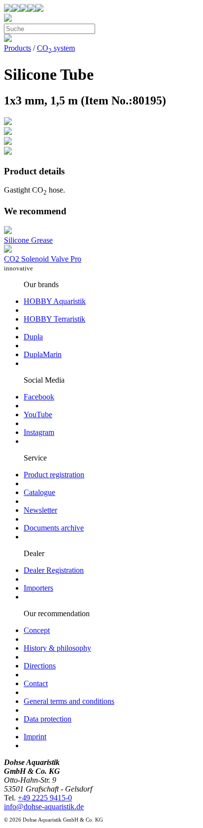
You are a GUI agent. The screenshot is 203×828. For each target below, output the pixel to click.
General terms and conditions (69, 701)
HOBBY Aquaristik (55, 301)
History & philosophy (57, 648)
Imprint (35, 736)
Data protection (47, 719)
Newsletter (40, 510)
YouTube (38, 414)
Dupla (33, 336)
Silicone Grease (28, 240)
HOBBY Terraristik (54, 319)
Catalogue (39, 492)
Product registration (54, 474)
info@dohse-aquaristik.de (44, 806)
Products (17, 48)
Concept (37, 630)
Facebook (39, 397)
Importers (38, 588)
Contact (36, 683)
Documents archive (54, 528)
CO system (56, 48)
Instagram (39, 432)
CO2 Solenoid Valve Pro (42, 259)
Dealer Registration (54, 570)
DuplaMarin (43, 354)
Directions (40, 666)
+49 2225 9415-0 (45, 798)
